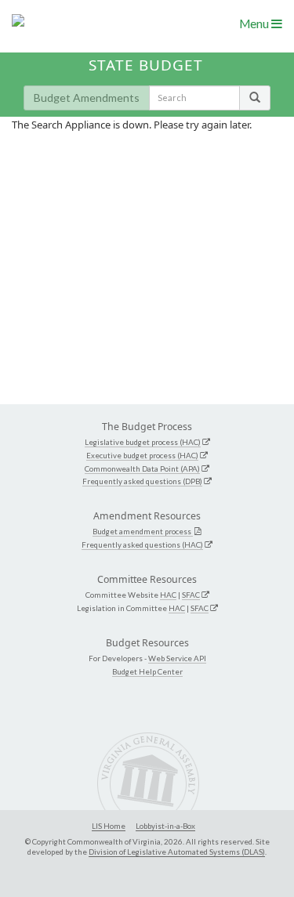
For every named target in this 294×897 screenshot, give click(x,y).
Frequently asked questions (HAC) (142, 544)
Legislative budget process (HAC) (143, 442)
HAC (168, 594)
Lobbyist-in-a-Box (165, 825)
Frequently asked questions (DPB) (142, 481)
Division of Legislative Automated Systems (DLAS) (177, 851)
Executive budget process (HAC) (142, 455)
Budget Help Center (147, 671)
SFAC (191, 594)
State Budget (146, 65)
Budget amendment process (143, 531)
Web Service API (177, 658)
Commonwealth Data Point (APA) (142, 468)
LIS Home (108, 825)
